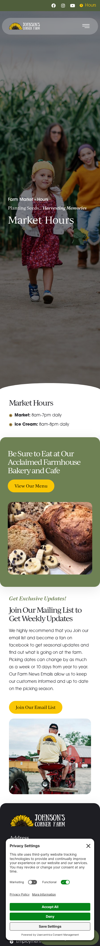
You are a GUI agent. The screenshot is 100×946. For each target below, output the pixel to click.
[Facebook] (53, 5)
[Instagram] (63, 5)
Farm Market (20, 200)
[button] (85, 26)
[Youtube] (72, 5)
